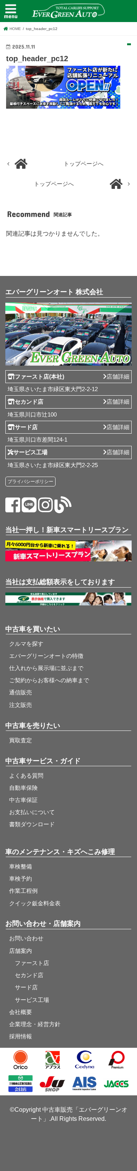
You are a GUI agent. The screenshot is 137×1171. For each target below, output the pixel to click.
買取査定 (20, 740)
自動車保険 (23, 788)
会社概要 (20, 1012)
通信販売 (20, 692)
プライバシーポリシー (30, 481)
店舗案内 (20, 951)
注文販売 (20, 705)
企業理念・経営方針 (35, 1024)
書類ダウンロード (32, 824)
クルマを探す (26, 644)
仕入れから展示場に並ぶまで (46, 668)
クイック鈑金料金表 (35, 903)
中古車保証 (23, 800)
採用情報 (20, 1036)
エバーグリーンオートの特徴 (46, 656)
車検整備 (20, 867)
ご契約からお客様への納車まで (49, 680)
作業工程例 (23, 891)
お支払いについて (32, 812)
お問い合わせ (26, 938)
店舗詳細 (118, 377)
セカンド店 (26, 975)
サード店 (23, 987)
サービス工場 (29, 1000)
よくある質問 (26, 776)
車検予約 (20, 879)
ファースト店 (29, 963)
